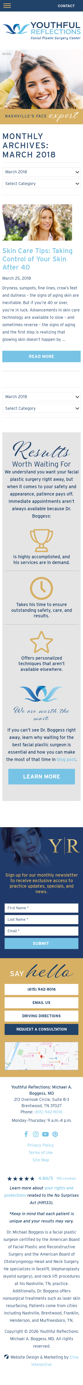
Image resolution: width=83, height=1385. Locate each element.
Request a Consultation (41, 1029)
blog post (66, 759)
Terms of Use (41, 1152)
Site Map (41, 1159)
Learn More (41, 776)
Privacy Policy (40, 1145)
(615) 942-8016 (48, 1111)
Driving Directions (41, 1016)
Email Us (41, 1002)
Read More (41, 356)
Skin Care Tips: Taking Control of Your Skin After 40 (37, 258)
